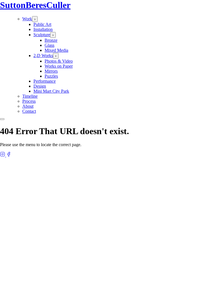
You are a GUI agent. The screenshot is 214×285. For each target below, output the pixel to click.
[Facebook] (8, 155)
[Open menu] (2, 119)
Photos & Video (59, 61)
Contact (29, 111)
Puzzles (51, 76)
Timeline (30, 96)
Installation (43, 29)
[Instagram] (3, 155)
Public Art (42, 24)
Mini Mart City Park (51, 91)
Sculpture (41, 34)
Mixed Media (56, 50)
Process (29, 101)
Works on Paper (59, 66)
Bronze (51, 40)
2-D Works (43, 55)
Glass (49, 45)
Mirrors (51, 71)
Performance (44, 81)
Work (27, 18)
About (27, 106)
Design (39, 86)
